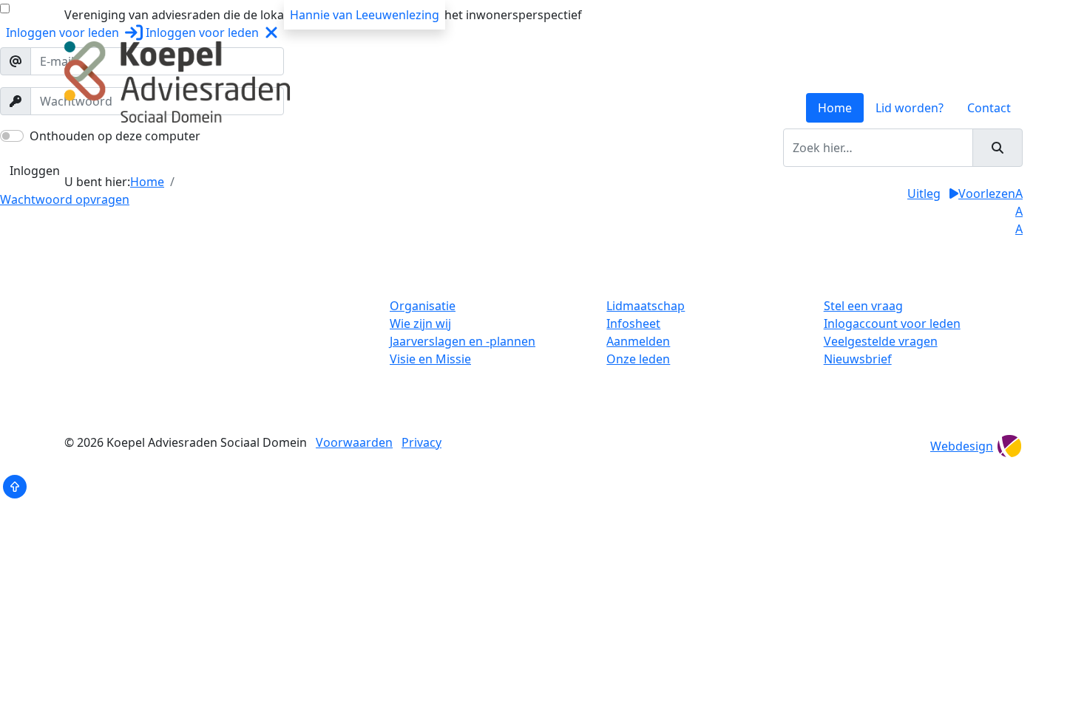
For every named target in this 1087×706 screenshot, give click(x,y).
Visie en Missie (430, 359)
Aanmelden (638, 341)
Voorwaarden (354, 442)
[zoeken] (997, 148)
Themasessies (428, 148)
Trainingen (200, 148)
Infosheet (633, 323)
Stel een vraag (863, 306)
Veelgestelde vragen (881, 341)
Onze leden (638, 359)
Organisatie (423, 306)
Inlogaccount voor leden (892, 323)
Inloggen (35, 170)
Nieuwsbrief (858, 359)
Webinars (505, 148)
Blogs (559, 148)
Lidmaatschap (645, 306)
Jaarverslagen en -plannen (462, 341)
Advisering (347, 148)
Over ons (132, 148)
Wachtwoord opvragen (64, 199)
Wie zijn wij (420, 323)
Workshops (274, 148)
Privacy (421, 442)
